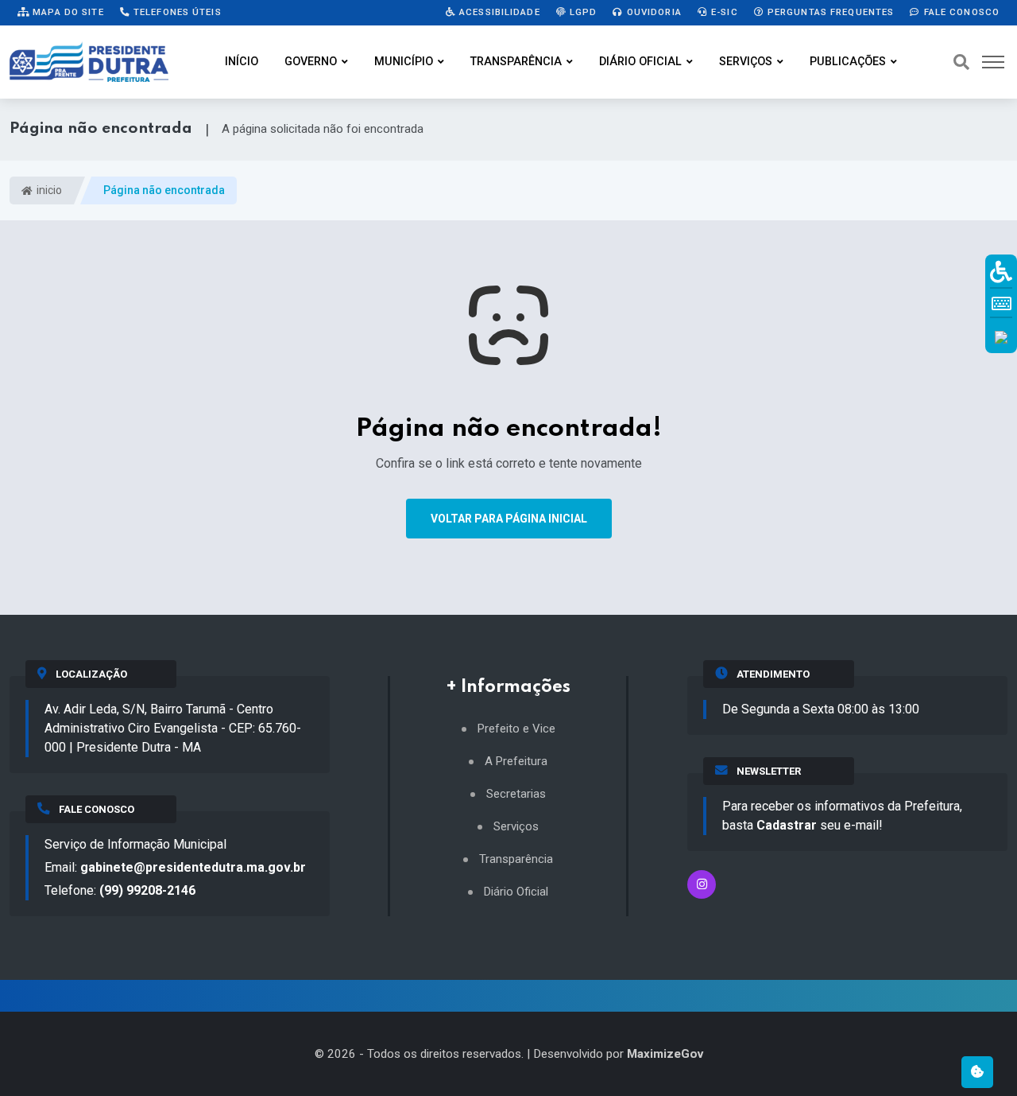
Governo (310, 61)
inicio (48, 190)
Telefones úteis (176, 11)
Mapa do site (66, 11)
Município (403, 61)
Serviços (745, 61)
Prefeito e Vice (516, 729)
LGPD (582, 11)
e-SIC (723, 11)
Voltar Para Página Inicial (509, 518)
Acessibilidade (498, 11)
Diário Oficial (640, 61)
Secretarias (516, 794)
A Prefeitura (516, 762)
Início (241, 61)
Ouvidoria (653, 11)
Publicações (848, 61)
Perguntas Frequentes (829, 11)
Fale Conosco (960, 11)
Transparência (516, 61)
